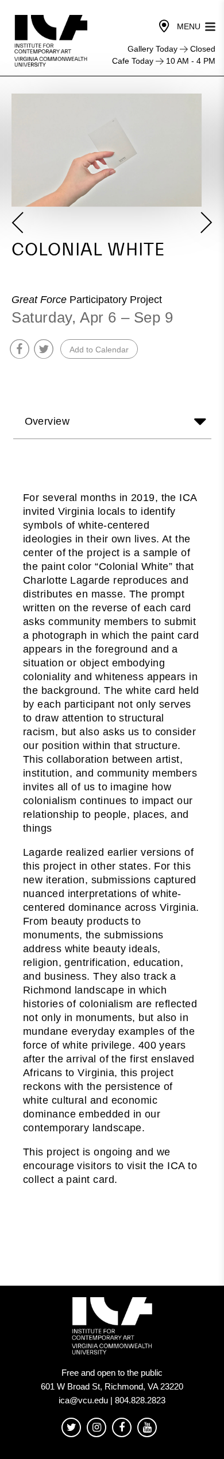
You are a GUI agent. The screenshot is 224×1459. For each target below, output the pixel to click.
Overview (47, 421)
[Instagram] (96, 1428)
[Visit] (164, 26)
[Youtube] (147, 1428)
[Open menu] (210, 25)
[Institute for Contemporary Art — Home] (52, 41)
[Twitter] (71, 1428)
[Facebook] (122, 1428)
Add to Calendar (99, 349)
